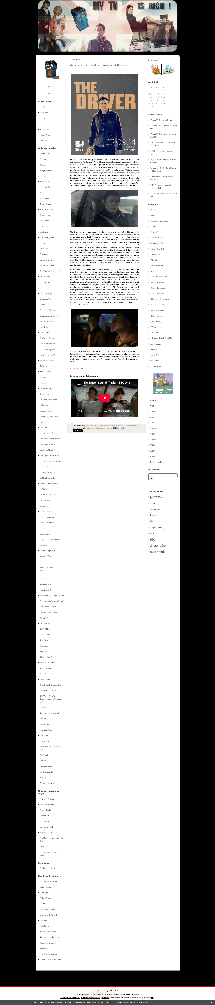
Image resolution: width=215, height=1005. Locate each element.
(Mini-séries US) (156, 243)
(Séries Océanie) (156, 316)
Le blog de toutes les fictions (50, 461)
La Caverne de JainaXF (48, 399)
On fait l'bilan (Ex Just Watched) (52, 601)
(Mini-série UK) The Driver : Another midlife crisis (98, 65)
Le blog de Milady (47, 450)
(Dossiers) (154, 232)
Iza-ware (43, 377)
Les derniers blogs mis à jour (86, 994)
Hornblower (154, 360)
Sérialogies (44, 646)
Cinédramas (44, 226)
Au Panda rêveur (46, 187)
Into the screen (45, 371)
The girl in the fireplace (48, 954)
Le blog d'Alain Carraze (48, 433)
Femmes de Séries (47, 321)
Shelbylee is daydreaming (49, 937)
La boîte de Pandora (47, 909)
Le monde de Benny (47, 472)
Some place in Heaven (48, 943)
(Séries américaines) (157, 271)
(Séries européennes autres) (160, 299)
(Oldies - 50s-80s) (157, 249)
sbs (152, 533)
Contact (51, 93)
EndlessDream (45, 898)
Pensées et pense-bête (48, 931)
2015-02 (153, 406)
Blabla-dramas (45, 192)
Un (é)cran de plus (47, 772)
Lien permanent (103, 425)
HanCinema (44, 123)
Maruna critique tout (47, 550)
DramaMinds (45, 287)
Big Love (153, 349)
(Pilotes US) (154, 260)
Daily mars (44, 254)
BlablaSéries (44, 198)
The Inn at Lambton (47, 868)
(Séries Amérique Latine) (159, 276)
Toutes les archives (157, 462)
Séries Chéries (45, 679)
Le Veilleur (44, 489)
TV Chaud (44, 755)
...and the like (45, 153)
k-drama (156, 514)
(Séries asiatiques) (157, 282)
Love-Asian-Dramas (47, 522)
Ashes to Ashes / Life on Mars (161, 338)
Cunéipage (44, 892)
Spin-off (43, 718)
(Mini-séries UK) (156, 237)
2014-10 (153, 428)
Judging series (45, 382)
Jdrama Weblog (45, 135)
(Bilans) (153, 209)
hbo (152, 503)
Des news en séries (47, 260)
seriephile (43, 651)
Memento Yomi (46, 556)
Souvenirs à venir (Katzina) (50, 713)
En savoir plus (142, 1002)
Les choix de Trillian (47, 494)
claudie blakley (95, 428)
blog (152, 997)
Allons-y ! (43, 165)
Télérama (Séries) (46, 730)
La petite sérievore (46, 410)
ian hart (86, 428)
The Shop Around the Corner (51, 959)
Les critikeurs (45, 500)
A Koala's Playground (48, 799)
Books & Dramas (46, 209)
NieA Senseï (44, 926)
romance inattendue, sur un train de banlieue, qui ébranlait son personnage (104, 171)
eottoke (42, 304)
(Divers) (153, 226)
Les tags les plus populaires (129, 994)
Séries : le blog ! (46, 657)
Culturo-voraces (46, 887)
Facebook (119, 428)
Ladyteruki (44, 422)
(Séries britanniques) (157, 288)
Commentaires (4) (116, 425)
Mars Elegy (44, 920)
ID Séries (43, 366)
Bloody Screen (45, 204)
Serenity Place (45, 623)
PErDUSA (44, 617)
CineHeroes (44, 231)
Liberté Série (44, 505)
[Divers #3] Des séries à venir (161, 120)
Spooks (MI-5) (155, 366)
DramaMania (45, 282)
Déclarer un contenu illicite (70, 997)
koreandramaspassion (48, 388)
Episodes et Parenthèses (49, 310)
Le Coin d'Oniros (46, 466)
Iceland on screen (46, 832)
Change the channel (47, 810)
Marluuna (43, 545)
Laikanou (43, 427)
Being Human (155, 344)
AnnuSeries (44, 107)
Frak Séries (44, 327)
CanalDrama (44, 220)
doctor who (158, 545)
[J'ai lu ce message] (212, 1002)
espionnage (158, 527)
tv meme (155, 509)
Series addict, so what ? (48, 662)
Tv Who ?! (44, 760)
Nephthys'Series (46, 584)
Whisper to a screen (47, 783)
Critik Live (44, 248)
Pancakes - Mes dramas (48, 612)
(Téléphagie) (154, 327)
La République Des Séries (49, 416)
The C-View (44, 735)
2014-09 (153, 434)
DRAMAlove (45, 276)
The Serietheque (46, 741)
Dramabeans (44, 821)
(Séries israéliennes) (157, 310)
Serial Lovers (45, 634)
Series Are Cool (46, 673)
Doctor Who (154, 355)
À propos (51, 86)
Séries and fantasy (46, 668)
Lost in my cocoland (47, 517)
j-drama (156, 496)
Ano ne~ (43, 176)
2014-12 (153, 417)
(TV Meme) (154, 332)
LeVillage (43, 140)
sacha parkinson (106, 428)
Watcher (43, 777)
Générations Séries (47, 338)
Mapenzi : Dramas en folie (49, 539)
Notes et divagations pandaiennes (52, 595)
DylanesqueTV (45, 299)
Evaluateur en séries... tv (49, 315)
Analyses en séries (47, 170)
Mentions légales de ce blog (90, 997)
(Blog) (152, 215)
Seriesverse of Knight (48, 690)
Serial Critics (44, 629)
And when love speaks (48, 881)
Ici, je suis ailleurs (46, 360)
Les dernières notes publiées (108, 994)
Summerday (44, 948)
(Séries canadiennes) (157, 293)
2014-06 (153, 439)
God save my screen (47, 343)
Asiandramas (45, 181)
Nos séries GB (45, 590)
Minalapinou (44, 561)
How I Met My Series (48, 349)
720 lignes (43, 159)
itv (152, 521)
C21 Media (44, 112)
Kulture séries (45, 394)
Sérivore (43, 707)
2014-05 (153, 445)
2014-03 (153, 456)
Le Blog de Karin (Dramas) (50, 438)
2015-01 (153, 411)
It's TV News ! (45, 129)
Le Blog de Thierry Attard (49, 455)
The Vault (43, 846)
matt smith (157, 551)
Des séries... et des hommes (50, 271)
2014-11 (153, 422)
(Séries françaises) (157, 304)
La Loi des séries (46, 405)
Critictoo (43, 118)
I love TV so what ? (47, 355)
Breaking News (45, 215)
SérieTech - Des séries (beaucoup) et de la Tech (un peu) (50, 699)
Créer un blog (102, 991)
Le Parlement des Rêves (49, 483)
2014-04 (153, 450)
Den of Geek (44, 815)
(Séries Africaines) (157, 265)
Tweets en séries (46, 766)
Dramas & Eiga (46, 293)
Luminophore (45, 534)
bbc (153, 539)
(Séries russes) (155, 321)
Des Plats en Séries (47, 265)
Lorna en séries (45, 511)
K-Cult (42, 903)
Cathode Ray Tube (47, 804)
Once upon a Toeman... (48, 606)
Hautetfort (114, 991)
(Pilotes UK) (155, 254)
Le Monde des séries (47, 478)
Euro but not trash (46, 827)
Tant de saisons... (46, 724)
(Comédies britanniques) (159, 220)
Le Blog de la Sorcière (48, 444)
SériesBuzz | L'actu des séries (51, 685)
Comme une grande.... (48, 237)
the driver (135, 425)
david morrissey (78, 428)
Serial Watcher (45, 640)
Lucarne (43, 528)
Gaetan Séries (45, 332)
